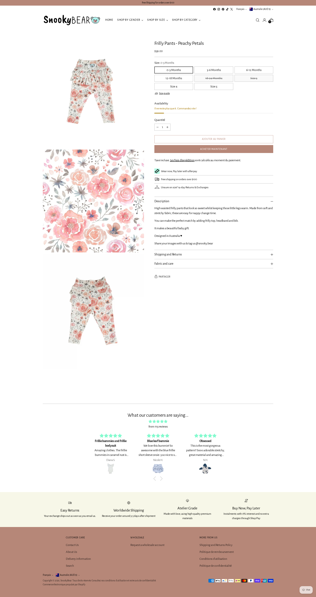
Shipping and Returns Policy (215, 545)
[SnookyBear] (71, 20)
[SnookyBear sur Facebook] (214, 9)
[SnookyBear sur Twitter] (231, 9)
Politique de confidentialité (215, 565)
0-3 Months (174, 70)
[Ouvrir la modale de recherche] (257, 20)
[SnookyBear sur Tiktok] (227, 9)
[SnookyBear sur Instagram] (218, 9)
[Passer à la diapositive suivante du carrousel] (270, 392)
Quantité (159, 120)
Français (240, 9)
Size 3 (253, 78)
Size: (164, 62)
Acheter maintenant (213, 149)
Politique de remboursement (216, 552)
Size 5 (213, 86)
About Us (71, 552)
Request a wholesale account (147, 545)
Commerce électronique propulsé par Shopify (64, 584)
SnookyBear (65, 580)
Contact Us (72, 545)
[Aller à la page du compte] (264, 20)
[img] (158, 421)
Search (70, 565)
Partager (164, 277)
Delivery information (78, 558)
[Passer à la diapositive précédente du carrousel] (263, 392)
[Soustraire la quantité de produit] (157, 127)
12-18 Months (174, 78)
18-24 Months (213, 78)
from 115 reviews (158, 426)
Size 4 (173, 86)
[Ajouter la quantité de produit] (167, 127)
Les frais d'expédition (182, 160)
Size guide (164, 93)
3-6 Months (214, 70)
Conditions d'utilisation (213, 558)
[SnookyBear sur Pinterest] (223, 9)
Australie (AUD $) (262, 9)
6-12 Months (254, 70)
